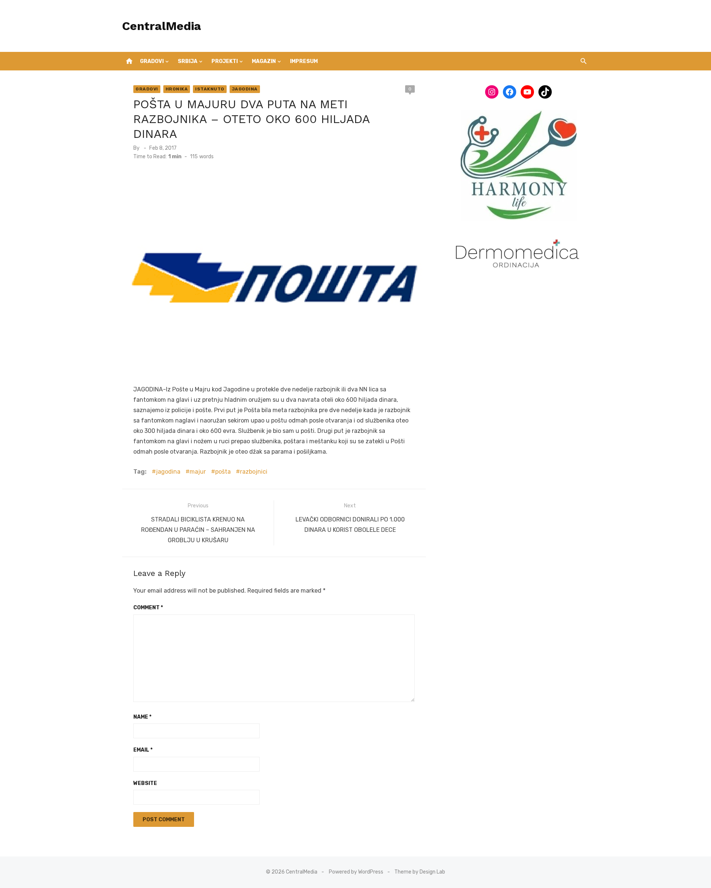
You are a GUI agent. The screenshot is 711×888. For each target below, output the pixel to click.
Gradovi (152, 61)
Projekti (224, 61)
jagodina (168, 471)
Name (142, 717)
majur (198, 471)
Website (145, 783)
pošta (223, 471)
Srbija (187, 61)
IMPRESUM (304, 61)
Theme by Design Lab (419, 872)
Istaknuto (209, 89)
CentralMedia (161, 26)
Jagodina (245, 89)
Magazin (264, 61)
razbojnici (253, 471)
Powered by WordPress (356, 872)
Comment (148, 607)
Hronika (177, 89)
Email (143, 750)
